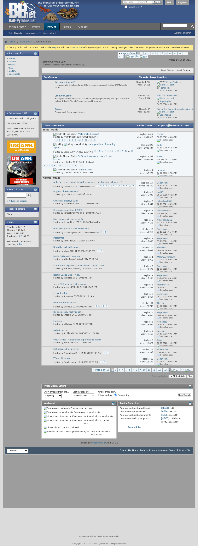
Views (149, 125)
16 (133, 186)
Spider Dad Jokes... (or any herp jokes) (175, 109)
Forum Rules (134, 427)
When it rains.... (61, 293)
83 (132, 151)
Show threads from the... (56, 392)
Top (190, 376)
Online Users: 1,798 (18, 113)
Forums (13, 61)
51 (179, 53)
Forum (51, 26)
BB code (165, 408)
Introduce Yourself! (65, 82)
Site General (26, 42)
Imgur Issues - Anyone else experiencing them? (77, 340)
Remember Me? (134, 7)
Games (58, 109)
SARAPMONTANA (72, 268)
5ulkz (19, 244)
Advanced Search (182, 33)
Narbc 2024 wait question (66, 256)
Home (36, 26)
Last (138, 56)
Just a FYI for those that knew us (69, 284)
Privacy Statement (158, 450)
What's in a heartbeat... (168, 96)
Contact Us (125, 450)
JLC (20, 236)
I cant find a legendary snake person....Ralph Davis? (79, 265)
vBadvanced (98, 443)
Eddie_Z (67, 152)
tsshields (68, 162)
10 (170, 53)
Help (169, 2)
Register (182, 2)
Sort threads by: (81, 392)
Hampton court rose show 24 (68, 219)
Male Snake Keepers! (88, 134)
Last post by (162, 125)
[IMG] (164, 415)
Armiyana (68, 296)
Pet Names (58, 238)
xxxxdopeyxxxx (70, 233)
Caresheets (14, 74)
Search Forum (183, 70)
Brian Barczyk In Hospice (66, 247)
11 (175, 53)
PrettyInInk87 (70, 137)
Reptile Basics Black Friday (66, 275)
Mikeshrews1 (70, 259)
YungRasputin (70, 362)
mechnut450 (69, 287)
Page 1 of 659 (128, 53)
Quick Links (48, 33)
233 (81, 165)
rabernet (68, 173)
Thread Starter (57, 125)
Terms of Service (177, 450)
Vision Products (173, 82)
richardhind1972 (71, 204)
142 (93, 140)
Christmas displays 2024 (65, 201)
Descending (123, 395)
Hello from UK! (60, 330)
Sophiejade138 (71, 333)
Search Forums (16, 189)
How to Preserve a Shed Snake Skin (71, 228)
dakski (66, 343)
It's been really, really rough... (68, 312)
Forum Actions (31, 33)
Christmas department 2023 (67, 210)
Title (46, 125)
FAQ (10, 33)
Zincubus (68, 187)
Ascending (106, 395)
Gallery (83, 26)
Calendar (18, 33)
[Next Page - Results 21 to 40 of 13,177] (130, 56)
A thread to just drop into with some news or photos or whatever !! (87, 182)
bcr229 (67, 194)
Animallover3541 (72, 353)
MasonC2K (68, 251)
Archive (144, 450)
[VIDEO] (165, 418)
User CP (13, 64)
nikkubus (68, 324)
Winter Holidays (61, 358)
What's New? (17, 26)
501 (121, 56)
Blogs (67, 26)
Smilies (164, 411)
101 (185, 53)
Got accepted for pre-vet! (66, 349)
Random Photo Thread (64, 302)
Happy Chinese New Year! (66, 191)
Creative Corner (63, 96)
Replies (140, 125)
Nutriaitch (68, 241)
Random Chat (85, 169)
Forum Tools (166, 70)
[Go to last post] (165, 140)
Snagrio (67, 315)
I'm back (57, 321)
